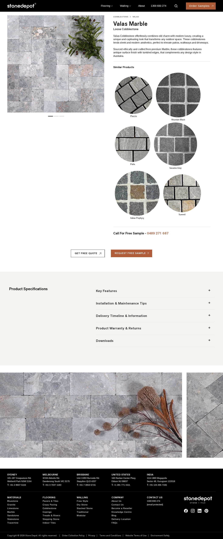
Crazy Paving (50, 504)
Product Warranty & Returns (118, 328)
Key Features (106, 291)
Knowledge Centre (122, 512)
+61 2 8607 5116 (18, 485)
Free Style (82, 501)
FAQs (114, 523)
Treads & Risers (51, 515)
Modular (81, 515)
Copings (47, 512)
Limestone (13, 508)
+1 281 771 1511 (122, 485)
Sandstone (13, 515)
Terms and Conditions (110, 535)
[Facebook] (186, 510)
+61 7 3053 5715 (87, 485)
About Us (117, 501)
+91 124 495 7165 (158, 485)
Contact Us (118, 504)
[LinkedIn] (199, 510)
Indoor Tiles (49, 523)
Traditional (82, 512)
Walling (124, 5)
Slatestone (13, 519)
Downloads (104, 341)
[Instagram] (193, 510)
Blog (114, 515)
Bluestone (12, 501)
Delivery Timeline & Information (121, 316)
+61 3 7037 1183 (53, 485)
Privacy (91, 535)
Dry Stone (82, 504)
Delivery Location (121, 519)
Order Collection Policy (73, 535)
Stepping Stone (51, 519)
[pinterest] (206, 510)
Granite (11, 504)
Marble (11, 512)
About (141, 5)
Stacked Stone (85, 508)
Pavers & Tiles (50, 501)
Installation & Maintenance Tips (121, 303)
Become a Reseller (122, 508)
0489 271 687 (158, 233)
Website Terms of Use (136, 535)
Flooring (106, 5)
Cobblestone (120, 17)
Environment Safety (160, 535)
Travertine (13, 523)
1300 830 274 (158, 5)
